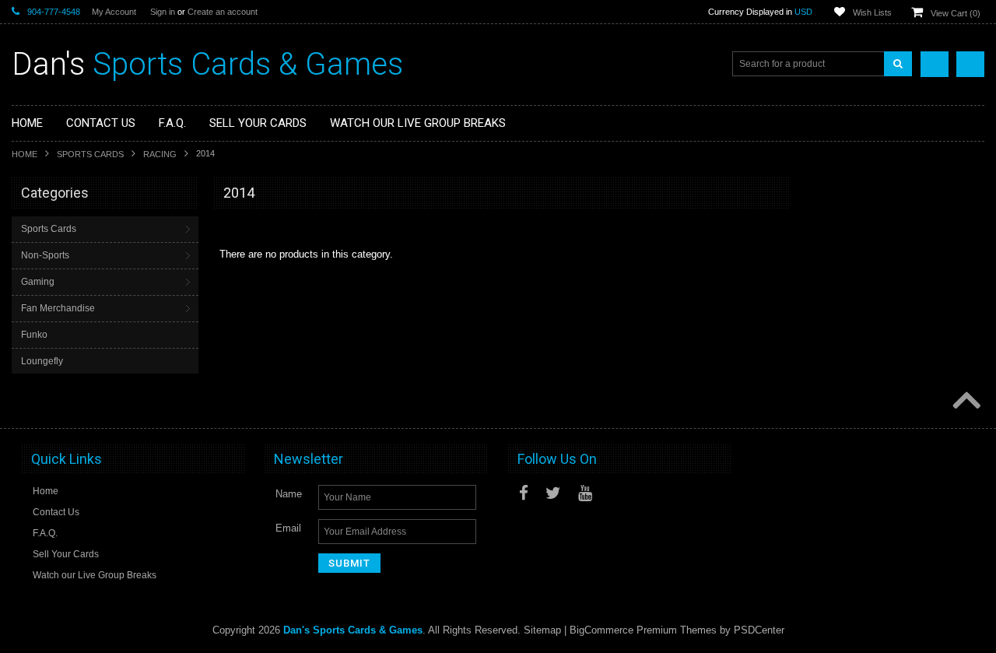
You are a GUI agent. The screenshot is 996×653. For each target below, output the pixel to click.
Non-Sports (45, 255)
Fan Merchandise (58, 308)
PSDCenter (759, 630)
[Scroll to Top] (964, 402)
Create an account (223, 11)
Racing (160, 154)
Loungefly (42, 361)
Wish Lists (872, 12)
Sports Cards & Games (207, 64)
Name (288, 494)
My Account (114, 11)
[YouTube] (585, 493)
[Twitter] (553, 493)
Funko (34, 334)
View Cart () (955, 13)
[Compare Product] (935, 64)
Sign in (162, 11)
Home (24, 154)
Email (288, 528)
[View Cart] (970, 64)
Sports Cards (90, 154)
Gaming (37, 281)
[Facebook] (523, 493)
